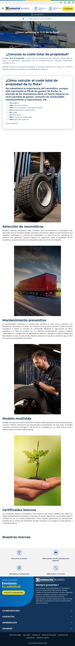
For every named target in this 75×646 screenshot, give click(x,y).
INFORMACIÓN (9, 623)
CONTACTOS (8, 617)
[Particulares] (61, 2)
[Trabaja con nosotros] (65, 2)
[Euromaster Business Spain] (16, 8)
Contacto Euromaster (13, 593)
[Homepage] (23, 19)
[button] (26, 19)
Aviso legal (26, 635)
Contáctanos (36, 635)
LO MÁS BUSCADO (11, 611)
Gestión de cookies (43, 638)
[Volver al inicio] (70, 642)
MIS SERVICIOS (39, 15)
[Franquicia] (69, 2)
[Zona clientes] (73, 2)
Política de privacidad (49, 635)
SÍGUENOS (7, 629)
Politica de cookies (15, 635)
